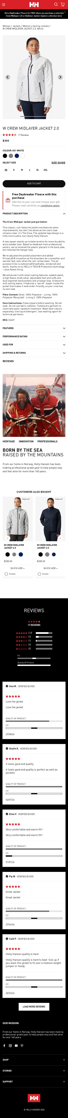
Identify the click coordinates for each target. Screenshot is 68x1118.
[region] (34, 633)
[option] (6, 170)
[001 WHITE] (22, 155)
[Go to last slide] (7, 77)
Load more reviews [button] (34, 1006)
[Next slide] (60, 77)
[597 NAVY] (17, 155)
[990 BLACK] (5, 155)
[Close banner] (65, 12)
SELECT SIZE (9, 163)
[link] (16, 135)
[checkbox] (10, 574)
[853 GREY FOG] (11, 155)
